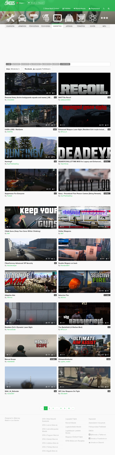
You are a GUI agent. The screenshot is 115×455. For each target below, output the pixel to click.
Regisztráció (95, 8)
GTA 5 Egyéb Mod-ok (49, 451)
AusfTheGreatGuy (13, 164)
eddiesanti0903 (65, 100)
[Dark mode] (104, 8)
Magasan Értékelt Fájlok (74, 437)
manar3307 (10, 393)
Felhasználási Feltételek (97, 427)
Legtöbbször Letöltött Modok (73, 431)
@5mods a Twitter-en (98, 434)
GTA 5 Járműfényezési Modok (50, 430)
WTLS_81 (64, 132)
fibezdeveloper (12, 265)
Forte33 (9, 196)
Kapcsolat (92, 419)
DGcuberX (64, 393)
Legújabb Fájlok (71, 419)
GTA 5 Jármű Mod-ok (49, 425)
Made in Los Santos (12, 420)
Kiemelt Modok (70, 423)
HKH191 (9, 297)
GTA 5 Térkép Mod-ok (50, 447)
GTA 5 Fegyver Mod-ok (50, 435)
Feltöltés (67, 8)
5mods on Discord (97, 442)
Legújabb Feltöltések (37, 69)
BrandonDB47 (65, 265)
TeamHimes (64, 164)
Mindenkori (12, 69)
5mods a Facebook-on (98, 438)
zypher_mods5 (65, 361)
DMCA (91, 430)
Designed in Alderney (12, 418)
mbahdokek (11, 361)
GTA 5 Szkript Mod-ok (50, 439)
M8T (8, 233)
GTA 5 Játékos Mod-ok (50, 443)
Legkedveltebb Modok (73, 427)
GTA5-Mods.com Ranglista (74, 441)
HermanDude (11, 329)
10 (69, 408)
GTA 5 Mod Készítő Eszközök (49, 420)
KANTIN (9, 132)
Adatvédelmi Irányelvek (97, 423)
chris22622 (10, 100)
